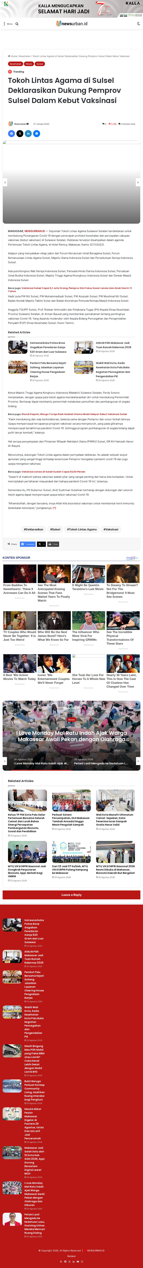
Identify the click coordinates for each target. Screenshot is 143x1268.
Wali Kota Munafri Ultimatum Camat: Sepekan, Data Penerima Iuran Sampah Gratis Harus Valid (114, 819)
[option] (71, 182)
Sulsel (40, 63)
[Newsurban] (71, 23)
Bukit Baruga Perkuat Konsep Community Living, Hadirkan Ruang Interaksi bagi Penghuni (34, 1090)
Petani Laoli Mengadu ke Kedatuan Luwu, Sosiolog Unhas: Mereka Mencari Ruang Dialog (34, 1224)
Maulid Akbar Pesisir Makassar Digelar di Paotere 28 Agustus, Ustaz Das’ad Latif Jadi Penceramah (34, 1123)
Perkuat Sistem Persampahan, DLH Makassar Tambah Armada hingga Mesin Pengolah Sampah (71, 819)
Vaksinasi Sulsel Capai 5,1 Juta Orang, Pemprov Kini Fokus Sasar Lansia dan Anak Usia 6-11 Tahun (70, 289)
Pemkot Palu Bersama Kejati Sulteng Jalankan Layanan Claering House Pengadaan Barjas (34, 985)
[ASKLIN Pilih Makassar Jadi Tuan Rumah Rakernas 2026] (83, 347)
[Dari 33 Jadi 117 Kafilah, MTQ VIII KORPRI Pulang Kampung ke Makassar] (71, 852)
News (29, 63)
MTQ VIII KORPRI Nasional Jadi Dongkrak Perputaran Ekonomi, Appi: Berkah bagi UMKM (27, 871)
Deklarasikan (34, 529)
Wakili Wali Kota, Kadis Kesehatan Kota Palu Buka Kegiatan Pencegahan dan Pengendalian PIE (34, 1022)
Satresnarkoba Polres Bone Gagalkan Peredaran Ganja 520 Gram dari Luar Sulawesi (48, 347)
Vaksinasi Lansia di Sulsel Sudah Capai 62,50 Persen (53, 471)
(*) (54, 508)
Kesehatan (25, 56)
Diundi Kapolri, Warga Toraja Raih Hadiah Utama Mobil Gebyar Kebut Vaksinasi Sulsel (74, 414)
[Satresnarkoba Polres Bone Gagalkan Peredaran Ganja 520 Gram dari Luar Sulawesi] (17, 347)
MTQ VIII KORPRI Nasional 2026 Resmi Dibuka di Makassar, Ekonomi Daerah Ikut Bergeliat (115, 870)
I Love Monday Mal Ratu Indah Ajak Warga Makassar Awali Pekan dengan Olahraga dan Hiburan (71, 739)
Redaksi (71, 1256)
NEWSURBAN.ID (35, 231)
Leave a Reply (72, 895)
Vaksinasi (111, 529)
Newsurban (20, 124)
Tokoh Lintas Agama (83, 529)
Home (13, 56)
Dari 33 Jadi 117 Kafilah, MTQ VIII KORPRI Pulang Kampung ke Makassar (70, 870)
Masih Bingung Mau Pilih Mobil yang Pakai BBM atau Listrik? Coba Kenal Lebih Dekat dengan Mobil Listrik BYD (34, 1059)
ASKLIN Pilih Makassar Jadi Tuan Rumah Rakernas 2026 (33, 957)
